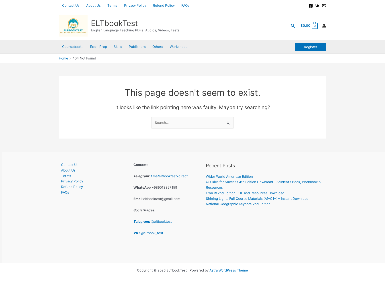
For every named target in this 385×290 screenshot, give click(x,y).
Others (157, 47)
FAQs (185, 5)
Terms (112, 5)
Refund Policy (164, 5)
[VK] (317, 6)
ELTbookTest (114, 23)
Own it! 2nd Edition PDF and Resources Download (245, 193)
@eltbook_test (148, 233)
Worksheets (179, 47)
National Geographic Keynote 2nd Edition (238, 204)
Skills (118, 47)
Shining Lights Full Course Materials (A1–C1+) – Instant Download (257, 198)
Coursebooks (72, 47)
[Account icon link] (324, 26)
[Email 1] (324, 6)
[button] (293, 26)
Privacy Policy (135, 5)
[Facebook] (311, 6)
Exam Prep (98, 47)
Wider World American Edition (229, 176)
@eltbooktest (152, 221)
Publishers (137, 47)
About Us (93, 5)
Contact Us (71, 5)
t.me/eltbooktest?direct (169, 176)
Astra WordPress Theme (228, 270)
